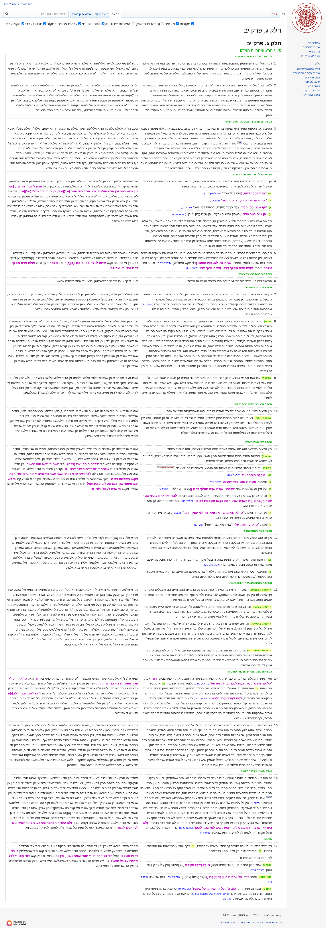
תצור (240, 142)
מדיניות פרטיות (274, 922)
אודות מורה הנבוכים (252, 922)
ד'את (269, 797)
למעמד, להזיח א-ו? (165, 467)
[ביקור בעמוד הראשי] (306, 17)
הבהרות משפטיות (228, 922)
